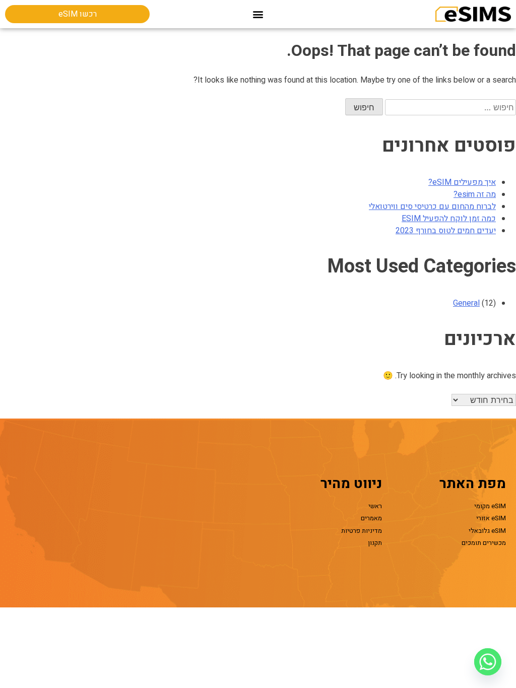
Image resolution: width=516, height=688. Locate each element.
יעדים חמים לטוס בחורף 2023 (446, 231)
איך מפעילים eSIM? (462, 182)
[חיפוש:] (449, 108)
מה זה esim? (475, 194)
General (466, 303)
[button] (258, 14)
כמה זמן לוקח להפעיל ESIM (449, 219)
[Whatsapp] (487, 661)
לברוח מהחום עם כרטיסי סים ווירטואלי (432, 206)
